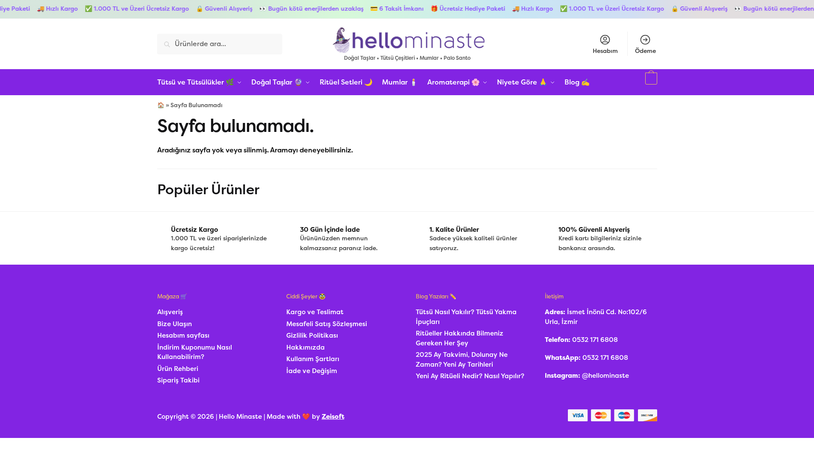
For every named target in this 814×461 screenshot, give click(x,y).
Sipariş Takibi (178, 380)
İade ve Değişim (311, 371)
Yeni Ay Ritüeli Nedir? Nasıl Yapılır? (470, 376)
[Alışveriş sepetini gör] (650, 82)
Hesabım (605, 51)
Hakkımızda (305, 347)
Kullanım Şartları (312, 359)
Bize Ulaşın (174, 324)
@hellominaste (605, 375)
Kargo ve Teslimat (315, 312)
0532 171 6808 (595, 340)
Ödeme (645, 51)
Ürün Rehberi (177, 369)
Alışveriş (170, 312)
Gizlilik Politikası (312, 335)
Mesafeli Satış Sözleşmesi (326, 324)
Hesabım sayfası (183, 335)
